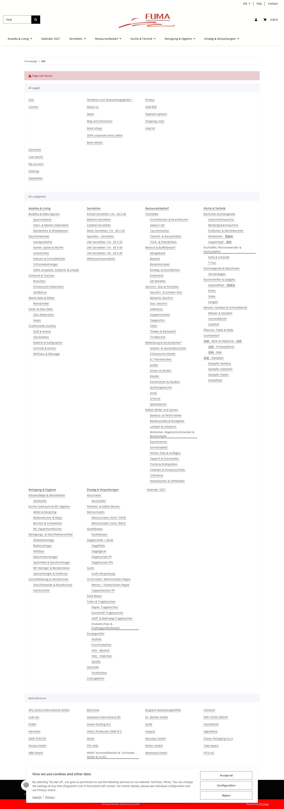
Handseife (39, 501)
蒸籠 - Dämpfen (214, 358)
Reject (226, 795)
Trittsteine (156, 475)
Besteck (155, 258)
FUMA (32, 724)
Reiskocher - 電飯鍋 (220, 236)
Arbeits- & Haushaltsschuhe (168, 348)
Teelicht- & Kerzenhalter (165, 236)
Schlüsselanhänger (45, 264)
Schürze (155, 398)
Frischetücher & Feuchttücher (169, 219)
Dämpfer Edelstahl (220, 369)
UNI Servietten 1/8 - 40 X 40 (104, 253)
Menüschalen (96, 512)
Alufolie (96, 639)
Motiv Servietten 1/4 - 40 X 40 (106, 230)
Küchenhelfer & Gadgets (219, 279)
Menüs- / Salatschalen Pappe (110, 585)
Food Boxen (94, 596)
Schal (153, 393)
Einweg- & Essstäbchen (165, 270)
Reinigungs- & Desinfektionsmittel (51, 534)
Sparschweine (42, 219)
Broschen (39, 281)
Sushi (90, 568)
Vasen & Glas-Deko (41, 309)
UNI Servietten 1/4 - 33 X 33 (104, 242)
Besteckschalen (160, 264)
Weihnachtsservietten (101, 258)
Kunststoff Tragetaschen (107, 613)
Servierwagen (217, 274)
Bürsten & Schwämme (47, 523)
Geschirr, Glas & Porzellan (162, 286)
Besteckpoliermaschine (223, 225)
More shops (94, 128)
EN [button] (245, 3)
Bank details (95, 142)
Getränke (93, 667)
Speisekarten (158, 404)
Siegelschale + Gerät (100, 540)
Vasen (37, 320)
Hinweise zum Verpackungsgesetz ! (109, 99)
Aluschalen (94, 495)
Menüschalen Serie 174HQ (109, 517)
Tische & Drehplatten (163, 464)
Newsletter (36, 178)
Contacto (209, 710)
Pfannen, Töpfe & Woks (218, 330)
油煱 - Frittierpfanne (221, 346)
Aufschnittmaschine (221, 219)
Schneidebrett (217, 318)
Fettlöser (38, 551)
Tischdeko (151, 214)
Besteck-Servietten (99, 219)
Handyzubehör (42, 242)
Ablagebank (157, 253)
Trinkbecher (158, 337)
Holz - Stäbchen (102, 656)
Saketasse (156, 309)
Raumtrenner (158, 442)
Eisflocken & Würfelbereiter (226, 230)
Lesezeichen (41, 253)
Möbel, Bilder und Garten (161, 410)
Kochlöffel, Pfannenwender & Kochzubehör (222, 249)
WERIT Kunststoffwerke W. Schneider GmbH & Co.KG (111, 755)
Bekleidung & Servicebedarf (163, 342)
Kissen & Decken (160, 370)
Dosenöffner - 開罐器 (221, 285)
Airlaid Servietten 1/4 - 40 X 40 (106, 214)
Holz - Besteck (101, 650)
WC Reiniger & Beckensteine (51, 568)
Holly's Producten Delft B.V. (104, 731)
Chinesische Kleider (163, 354)
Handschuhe (41, 590)
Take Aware (211, 745)
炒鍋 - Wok (215, 352)
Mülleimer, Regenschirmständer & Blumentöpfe (172, 434)
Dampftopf (215, 380)
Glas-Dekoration (43, 314)
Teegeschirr (157, 320)
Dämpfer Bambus (219, 363)
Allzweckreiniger (43, 540)
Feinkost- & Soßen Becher (103, 506)
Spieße (96, 661)
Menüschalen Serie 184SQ (109, 523)
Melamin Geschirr (161, 298)
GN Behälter (158, 281)
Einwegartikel (95, 633)
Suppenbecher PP (103, 590)
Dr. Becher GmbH (156, 717)
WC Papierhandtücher (47, 529)
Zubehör (213, 324)
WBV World (36, 753)
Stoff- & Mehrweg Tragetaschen (112, 618)
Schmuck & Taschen (41, 275)
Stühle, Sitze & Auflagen (165, 453)
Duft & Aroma (42, 331)
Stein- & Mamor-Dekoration (51, 225)
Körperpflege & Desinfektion (47, 495)
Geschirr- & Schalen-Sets (166, 292)
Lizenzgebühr (96, 678)
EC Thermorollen (161, 359)
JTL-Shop (264, 804)
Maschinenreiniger (45, 557)
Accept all (226, 775)
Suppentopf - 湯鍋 (219, 242)
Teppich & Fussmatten (164, 458)
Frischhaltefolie (101, 645)
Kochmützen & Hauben (165, 382)
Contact (273, 3)
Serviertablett (159, 447)
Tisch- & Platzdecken (163, 242)
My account (36, 164)
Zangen (213, 302)
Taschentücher (159, 230)
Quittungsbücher (161, 387)
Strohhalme (99, 673)
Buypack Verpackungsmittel (163, 710)
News (90, 114)
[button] (256, 19)
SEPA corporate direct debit (104, 135)
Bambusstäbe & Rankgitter (167, 421)
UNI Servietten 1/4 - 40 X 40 (104, 247)
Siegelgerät (99, 551)
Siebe (211, 296)
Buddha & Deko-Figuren (44, 214)
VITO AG (209, 753)
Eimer (212, 290)
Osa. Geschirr (159, 303)
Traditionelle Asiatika (42, 326)
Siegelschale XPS (102, 562)
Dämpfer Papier (218, 374)
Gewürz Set (157, 225)
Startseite (35, 149)
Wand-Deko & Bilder (42, 298)
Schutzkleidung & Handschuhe (48, 579)
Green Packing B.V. (99, 724)
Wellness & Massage (46, 354)
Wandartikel (41, 303)
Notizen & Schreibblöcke (49, 258)
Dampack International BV (104, 717)
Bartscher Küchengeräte (219, 214)
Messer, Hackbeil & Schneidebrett (225, 307)
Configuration (226, 785)
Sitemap (34, 171)
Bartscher (93, 710)
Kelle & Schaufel (218, 257)
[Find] (35, 19)
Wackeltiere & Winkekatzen (50, 230)
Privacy (50, 797)
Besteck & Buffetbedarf (160, 247)
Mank (90, 738)
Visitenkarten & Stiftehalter (167, 481)
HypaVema (210, 731)
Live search (36, 157)
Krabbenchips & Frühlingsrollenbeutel (106, 626)
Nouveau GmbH (155, 738)
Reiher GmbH (154, 745)
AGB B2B (150, 107)
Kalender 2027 (156, 489)
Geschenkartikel (39, 236)
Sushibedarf (211, 335)
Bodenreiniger (42, 545)
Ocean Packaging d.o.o (218, 738)
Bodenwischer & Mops (47, 517)
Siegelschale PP (101, 557)
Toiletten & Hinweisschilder (167, 470)
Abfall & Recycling (44, 512)
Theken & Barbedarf (163, 331)
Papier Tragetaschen (105, 607)
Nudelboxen (95, 529)
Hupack (150, 731)
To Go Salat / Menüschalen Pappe (108, 579)
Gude (148, 724)
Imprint (36, 797)
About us (93, 107)
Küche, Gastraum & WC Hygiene (49, 506)
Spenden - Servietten (100, 236)
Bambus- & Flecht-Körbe (165, 415)
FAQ (259, 3)
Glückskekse (41, 337)
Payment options (156, 114)
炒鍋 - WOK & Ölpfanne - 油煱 (222, 341)
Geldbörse (40, 292)
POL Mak (92, 745)
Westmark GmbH (156, 753)
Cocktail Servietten (99, 225)
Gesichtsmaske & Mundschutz (52, 585)
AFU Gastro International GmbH (49, 710)
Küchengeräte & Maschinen (222, 268)
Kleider (154, 376)
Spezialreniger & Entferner (50, 573)
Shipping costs (154, 121)
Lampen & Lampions (163, 426)
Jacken (154, 365)
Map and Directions (99, 121)
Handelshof (211, 724)
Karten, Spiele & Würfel (48, 247)
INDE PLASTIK (37, 738)
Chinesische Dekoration (48, 286)
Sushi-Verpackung (103, 573)
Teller (153, 326)
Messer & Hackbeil (220, 313)
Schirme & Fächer (44, 348)
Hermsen (34, 731)
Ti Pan (212, 263)
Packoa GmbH (37, 745)
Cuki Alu (34, 717)
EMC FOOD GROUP (216, 717)
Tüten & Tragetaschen (101, 601)
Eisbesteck (156, 275)
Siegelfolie (98, 545)
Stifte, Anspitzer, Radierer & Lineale (56, 270)
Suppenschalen (160, 314)
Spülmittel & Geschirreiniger (51, 562)
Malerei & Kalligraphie (47, 342)
